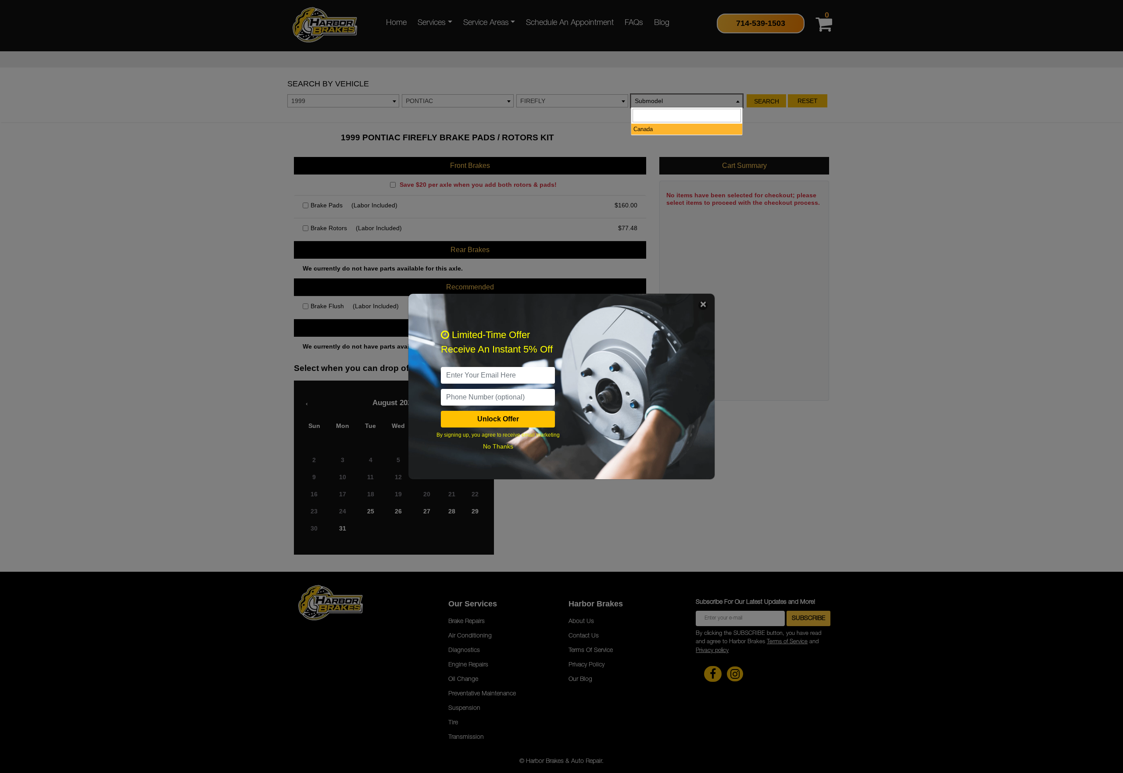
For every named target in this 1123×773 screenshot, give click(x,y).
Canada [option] (643, 129)
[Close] (703, 305)
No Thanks (498, 446)
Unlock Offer (498, 419)
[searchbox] (687, 115)
